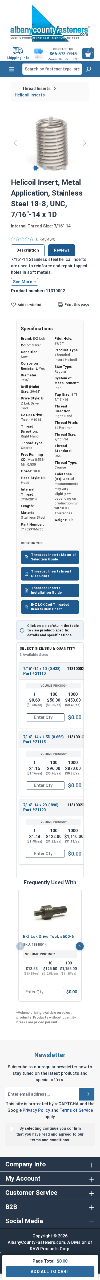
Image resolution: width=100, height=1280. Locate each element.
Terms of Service (76, 1110)
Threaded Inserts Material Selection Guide (53, 557)
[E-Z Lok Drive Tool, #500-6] (50, 912)
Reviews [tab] (62, 250)
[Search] (88, 69)
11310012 (75, 737)
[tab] (28, 250)
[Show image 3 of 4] (55, 168)
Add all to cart (50, 1271)
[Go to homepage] (50, 23)
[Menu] (11, 69)
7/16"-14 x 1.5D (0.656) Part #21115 (43, 739)
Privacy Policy (36, 1110)
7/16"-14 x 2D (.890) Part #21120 (40, 807)
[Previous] (15, 142)
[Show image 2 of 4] (45, 168)
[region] (50, 143)
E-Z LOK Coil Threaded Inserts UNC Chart (50, 606)
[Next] (85, 142)
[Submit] (87, 1094)
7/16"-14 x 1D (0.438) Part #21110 (42, 671)
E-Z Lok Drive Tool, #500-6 (48, 936)
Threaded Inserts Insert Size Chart (51, 573)
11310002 (75, 669)
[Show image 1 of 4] (35, 168)
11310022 (75, 805)
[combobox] (52, 69)
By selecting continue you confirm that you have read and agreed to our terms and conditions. (50, 1134)
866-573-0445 (63, 53)
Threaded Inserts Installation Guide (46, 590)
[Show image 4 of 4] (64, 168)
